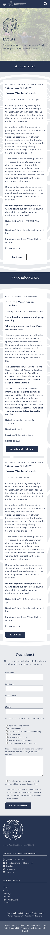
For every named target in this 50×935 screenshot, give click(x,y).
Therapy (6, 896)
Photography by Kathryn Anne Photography (25, 913)
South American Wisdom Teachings (22, 743)
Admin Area (24, 925)
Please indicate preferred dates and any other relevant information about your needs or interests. (24, 752)
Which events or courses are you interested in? (24, 719)
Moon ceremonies (15, 728)
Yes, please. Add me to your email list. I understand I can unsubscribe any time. (22, 782)
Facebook (10, 866)
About (5, 890)
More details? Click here (22, 449)
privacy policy (12, 798)
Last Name (9, 684)
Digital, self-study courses (18, 726)
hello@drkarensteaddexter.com (19, 863)
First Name (10, 673)
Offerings (7, 893)
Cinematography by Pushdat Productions (25, 916)
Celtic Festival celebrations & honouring (24, 731)
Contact (6, 902)
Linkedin (10, 872)
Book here (17, 257)
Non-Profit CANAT (10, 900)
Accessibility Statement (19, 928)
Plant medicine (14, 734)
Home (5, 887)
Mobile (8, 707)
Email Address (11, 695)
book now (15, 634)
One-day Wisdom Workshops (20, 740)
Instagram (10, 869)
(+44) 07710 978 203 (14, 860)
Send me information (18, 805)
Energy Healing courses (17, 737)
